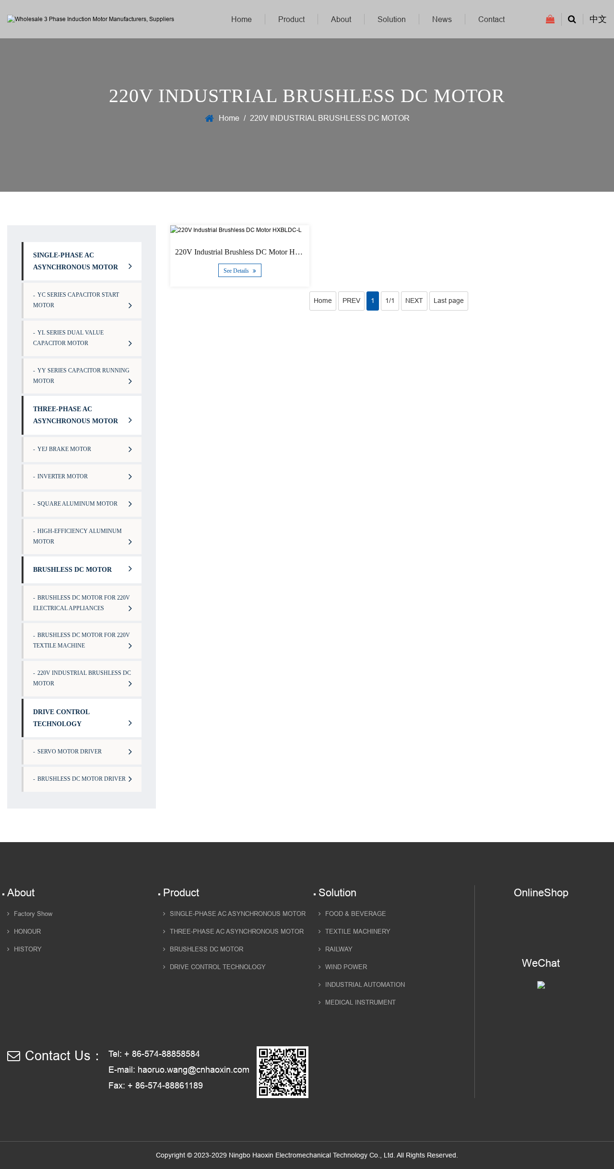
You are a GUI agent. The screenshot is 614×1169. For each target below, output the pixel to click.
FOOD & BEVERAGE (355, 914)
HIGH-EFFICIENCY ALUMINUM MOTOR (77, 536)
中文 (598, 19)
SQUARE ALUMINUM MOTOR (77, 503)
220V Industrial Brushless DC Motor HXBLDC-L (252, 252)
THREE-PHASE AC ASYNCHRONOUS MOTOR (75, 415)
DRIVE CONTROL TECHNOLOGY (61, 718)
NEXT (414, 300)
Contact (491, 19)
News (442, 19)
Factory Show (33, 914)
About (341, 19)
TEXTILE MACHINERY (357, 931)
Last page (449, 300)
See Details (237, 270)
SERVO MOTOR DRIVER (69, 751)
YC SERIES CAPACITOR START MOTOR (76, 300)
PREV (351, 300)
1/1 (390, 300)
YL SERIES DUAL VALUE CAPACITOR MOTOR (68, 338)
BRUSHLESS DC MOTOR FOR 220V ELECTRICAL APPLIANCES (81, 603)
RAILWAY (339, 949)
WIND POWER (346, 967)
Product (291, 19)
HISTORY (28, 949)
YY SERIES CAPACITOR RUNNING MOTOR (81, 375)
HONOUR (27, 931)
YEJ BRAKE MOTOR (64, 449)
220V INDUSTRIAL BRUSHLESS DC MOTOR (82, 678)
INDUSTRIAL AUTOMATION (365, 985)
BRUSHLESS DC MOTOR (72, 569)
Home (241, 19)
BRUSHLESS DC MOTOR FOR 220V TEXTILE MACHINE (81, 640)
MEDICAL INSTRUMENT (360, 1002)
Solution (392, 19)
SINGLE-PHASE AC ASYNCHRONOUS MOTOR (75, 261)
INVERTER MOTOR (62, 476)
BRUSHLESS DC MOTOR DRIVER (81, 778)
